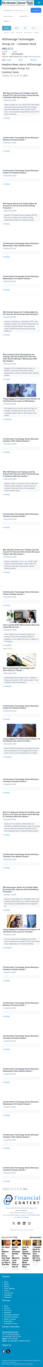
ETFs (25, 28)
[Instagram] (29, 1223)
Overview (6, 32)
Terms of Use (5, 1362)
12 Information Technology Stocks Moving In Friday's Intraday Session (21, 593)
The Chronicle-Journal (15, 1360)
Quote (9, 60)
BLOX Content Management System (15, 1364)
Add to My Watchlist (34, 57)
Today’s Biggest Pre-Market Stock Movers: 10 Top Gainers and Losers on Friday (21, 740)
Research (33, 60)
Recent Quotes (7, 16)
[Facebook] (19, 1223)
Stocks (16, 28)
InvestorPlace (8, 419)
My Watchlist (23, 16)
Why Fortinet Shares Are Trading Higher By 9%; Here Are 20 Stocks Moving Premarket (21, 313)
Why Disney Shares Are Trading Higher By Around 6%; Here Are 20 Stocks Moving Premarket (20, 205)
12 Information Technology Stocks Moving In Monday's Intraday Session (21, 139)
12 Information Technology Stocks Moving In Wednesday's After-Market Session (21, 244)
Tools (33, 28)
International (28, 32)
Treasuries (36, 32)
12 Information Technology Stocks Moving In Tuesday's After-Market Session (21, 440)
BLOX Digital (30, 1364)
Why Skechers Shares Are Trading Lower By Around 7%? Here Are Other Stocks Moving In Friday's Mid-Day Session (21, 552)
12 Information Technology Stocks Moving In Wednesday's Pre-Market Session (21, 277)
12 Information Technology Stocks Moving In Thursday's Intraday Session (21, 780)
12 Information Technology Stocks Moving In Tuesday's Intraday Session (21, 515)
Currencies (19, 32)
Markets (6, 28)
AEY (9, 48)
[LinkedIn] (24, 1223)
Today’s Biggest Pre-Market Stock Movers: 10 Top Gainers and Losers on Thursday (21, 931)
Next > (25, 76)
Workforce (10, 648)
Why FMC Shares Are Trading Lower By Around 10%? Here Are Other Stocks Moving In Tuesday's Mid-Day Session (21, 474)
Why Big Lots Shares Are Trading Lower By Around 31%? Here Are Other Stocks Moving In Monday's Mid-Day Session (21, 95)
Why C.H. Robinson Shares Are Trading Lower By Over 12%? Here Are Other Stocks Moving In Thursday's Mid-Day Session (21, 814)
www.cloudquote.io (21, 1210)
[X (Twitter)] (13, 1223)
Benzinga (7, 118)
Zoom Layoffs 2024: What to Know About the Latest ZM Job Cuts (21, 626)
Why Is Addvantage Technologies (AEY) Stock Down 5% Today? (19, 669)
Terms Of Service (23, 1217)
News (12, 32)
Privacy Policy (35, 1215)
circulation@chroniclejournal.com (18, 1341)
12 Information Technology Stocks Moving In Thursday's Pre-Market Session (21, 855)
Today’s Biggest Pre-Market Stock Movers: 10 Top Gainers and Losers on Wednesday (21, 400)
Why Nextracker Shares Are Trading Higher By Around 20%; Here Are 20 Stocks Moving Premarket (20, 889)
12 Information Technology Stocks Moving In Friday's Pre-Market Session (21, 172)
